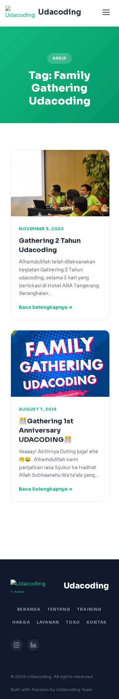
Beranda (28, 609)
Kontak (97, 622)
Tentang (58, 609)
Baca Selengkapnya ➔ (45, 307)
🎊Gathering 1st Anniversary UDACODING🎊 (46, 430)
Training (89, 609)
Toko (73, 622)
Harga (21, 622)
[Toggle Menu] (106, 12)
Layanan (48, 622)
